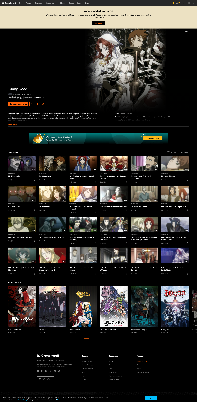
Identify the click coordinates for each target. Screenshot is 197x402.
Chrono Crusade (74, 330)
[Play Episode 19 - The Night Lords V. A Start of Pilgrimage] (22, 261)
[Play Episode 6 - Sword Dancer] (175, 168)
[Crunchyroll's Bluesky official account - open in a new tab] (58, 371)
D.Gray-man (165, 330)
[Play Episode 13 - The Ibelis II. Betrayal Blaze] (22, 229)
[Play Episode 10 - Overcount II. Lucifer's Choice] (114, 199)
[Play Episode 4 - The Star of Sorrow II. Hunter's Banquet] (114, 169)
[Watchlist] (189, 3)
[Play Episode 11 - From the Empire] (144, 199)
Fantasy (28, 94)
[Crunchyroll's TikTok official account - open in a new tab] (54, 371)
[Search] (183, 3)
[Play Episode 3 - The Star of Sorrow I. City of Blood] (83, 169)
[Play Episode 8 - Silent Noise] (52, 199)
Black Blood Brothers (15, 330)
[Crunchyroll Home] (48, 355)
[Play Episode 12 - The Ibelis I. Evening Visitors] (175, 199)
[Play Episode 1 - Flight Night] (22, 168)
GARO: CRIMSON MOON (108, 330)
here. (59, 400)
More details (12, 124)
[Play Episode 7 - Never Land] (22, 199)
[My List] (38, 104)
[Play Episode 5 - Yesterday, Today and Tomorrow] (144, 169)
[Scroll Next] (193, 312)
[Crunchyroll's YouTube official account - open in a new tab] (38, 371)
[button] (51, 3)
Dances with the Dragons (139, 330)
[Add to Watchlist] (31, 104)
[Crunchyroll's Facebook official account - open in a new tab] (42, 371)
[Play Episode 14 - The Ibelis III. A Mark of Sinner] (52, 229)
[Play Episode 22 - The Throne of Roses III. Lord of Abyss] (114, 261)
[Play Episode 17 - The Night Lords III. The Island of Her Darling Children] (144, 230)
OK (151, 398)
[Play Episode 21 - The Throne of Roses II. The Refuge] (83, 261)
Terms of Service (69, 15)
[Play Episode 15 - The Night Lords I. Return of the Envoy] (83, 230)
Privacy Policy (22, 400)
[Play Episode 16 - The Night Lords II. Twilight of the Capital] (114, 230)
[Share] (43, 104)
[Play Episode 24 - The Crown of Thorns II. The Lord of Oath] (175, 261)
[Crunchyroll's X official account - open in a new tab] (50, 371)
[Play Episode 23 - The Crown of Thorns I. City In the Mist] (144, 261)
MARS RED (42, 330)
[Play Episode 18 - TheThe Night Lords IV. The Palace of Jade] (175, 230)
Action (23, 94)
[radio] (9, 97)
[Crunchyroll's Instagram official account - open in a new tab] (46, 371)
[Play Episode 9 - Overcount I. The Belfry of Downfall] (83, 200)
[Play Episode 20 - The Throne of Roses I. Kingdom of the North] (52, 261)
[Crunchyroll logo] (9, 3)
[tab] (86, 338)
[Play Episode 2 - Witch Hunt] (52, 168)
